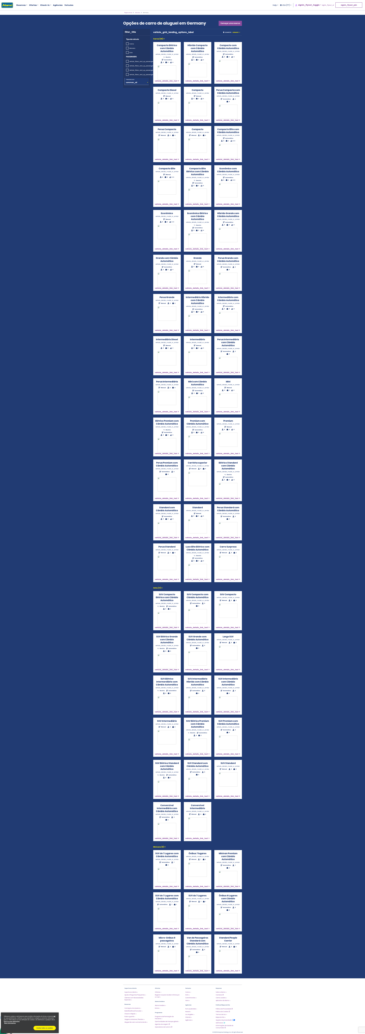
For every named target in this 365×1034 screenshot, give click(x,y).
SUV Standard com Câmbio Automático (198, 765)
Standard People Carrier (228, 939)
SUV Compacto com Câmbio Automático (198, 596)
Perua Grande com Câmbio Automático (228, 259)
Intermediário (197, 339)
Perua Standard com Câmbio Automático (228, 509)
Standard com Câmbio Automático (167, 509)
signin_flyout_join (349, 5)
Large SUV (228, 636)
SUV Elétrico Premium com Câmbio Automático (197, 724)
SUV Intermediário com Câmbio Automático (228, 681)
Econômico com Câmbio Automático (228, 170)
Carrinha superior (197, 462)
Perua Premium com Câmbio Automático (167, 464)
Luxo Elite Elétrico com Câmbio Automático (197, 548)
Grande (197, 258)
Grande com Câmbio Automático (167, 259)
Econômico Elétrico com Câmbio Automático (197, 216)
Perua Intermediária (167, 381)
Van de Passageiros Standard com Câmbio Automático (198, 940)
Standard (197, 507)
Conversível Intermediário (197, 807)
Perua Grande (167, 297)
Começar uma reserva (230, 23)
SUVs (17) (157, 588)
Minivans (132, 48)
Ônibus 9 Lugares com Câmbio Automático (228, 898)
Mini (228, 381)
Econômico (167, 213)
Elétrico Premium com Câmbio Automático (167, 422)
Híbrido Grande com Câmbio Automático (228, 215)
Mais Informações (10, 1023)
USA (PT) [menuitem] (286, 5)
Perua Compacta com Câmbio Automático (228, 92)
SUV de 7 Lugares (197, 895)
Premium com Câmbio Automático (198, 422)
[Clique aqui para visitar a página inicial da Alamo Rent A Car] (6, 5)
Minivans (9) (158, 847)
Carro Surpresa (228, 546)
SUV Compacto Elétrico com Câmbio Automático (167, 597)
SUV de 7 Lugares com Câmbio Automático (167, 855)
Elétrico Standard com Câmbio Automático (228, 465)
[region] (30, 1023)
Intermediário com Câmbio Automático (228, 299)
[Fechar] (55, 1016)
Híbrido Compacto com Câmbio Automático (198, 48)
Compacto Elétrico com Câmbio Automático (167, 48)
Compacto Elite (167, 168)
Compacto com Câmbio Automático (228, 47)
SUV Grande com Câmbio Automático (198, 638)
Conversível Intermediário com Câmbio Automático (167, 808)
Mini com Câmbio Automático (197, 383)
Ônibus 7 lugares (197, 853)
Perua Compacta (167, 129)
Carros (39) (158, 39)
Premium (228, 420)
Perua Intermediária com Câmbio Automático (228, 342)
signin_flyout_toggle (309, 5)
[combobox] (232, 32)
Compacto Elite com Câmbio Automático (228, 131)
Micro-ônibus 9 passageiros (167, 939)
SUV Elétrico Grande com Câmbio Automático (167, 639)
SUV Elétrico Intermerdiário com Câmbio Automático (167, 681)
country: (232, 32)
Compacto (197, 90)
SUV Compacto (228, 594)
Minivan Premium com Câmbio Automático (228, 856)
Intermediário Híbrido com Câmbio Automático (197, 300)
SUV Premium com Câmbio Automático (228, 722)
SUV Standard (228, 763)
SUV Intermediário (167, 721)
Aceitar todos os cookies (44, 1028)
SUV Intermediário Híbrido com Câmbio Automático (197, 681)
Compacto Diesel (167, 90)
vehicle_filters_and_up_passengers (141, 61)
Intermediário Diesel (167, 339)
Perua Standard (166, 546)
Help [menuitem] (275, 5)
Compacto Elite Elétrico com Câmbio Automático (197, 171)
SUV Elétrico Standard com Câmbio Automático (167, 766)
